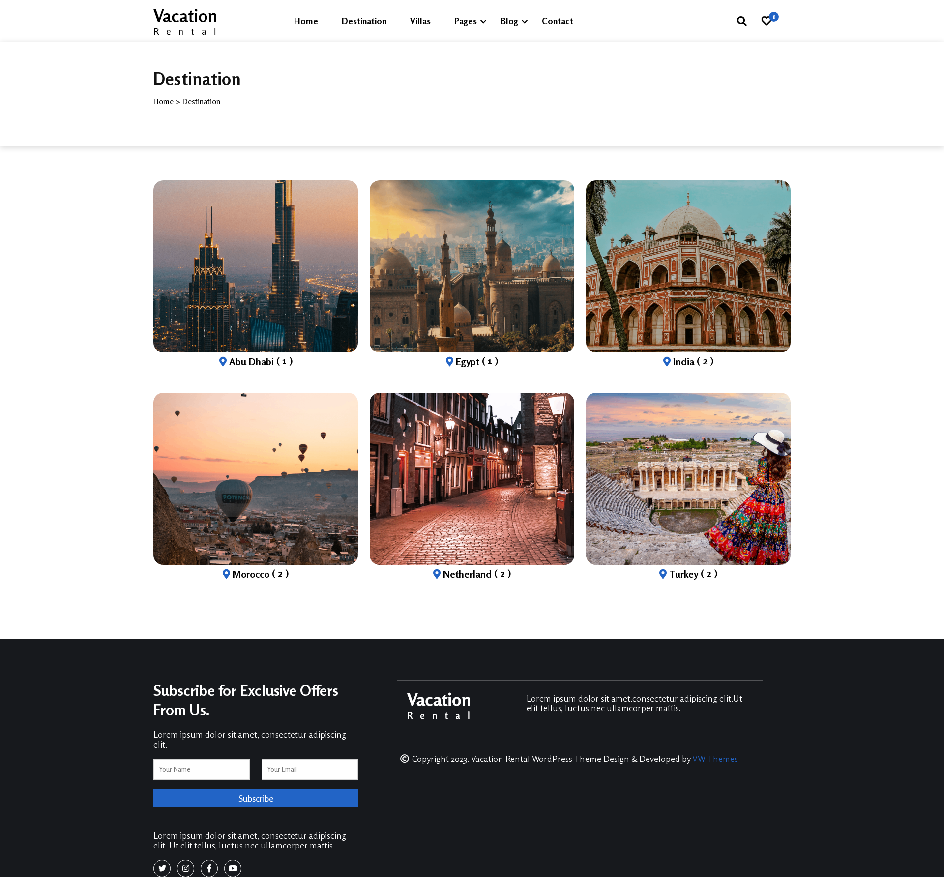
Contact (557, 20)
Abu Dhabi (260, 361)
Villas (420, 20)
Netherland (476, 574)
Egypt (475, 361)
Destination (364, 20)
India (692, 361)
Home (306, 20)
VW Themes (714, 758)
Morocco (259, 574)
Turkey (692, 574)
